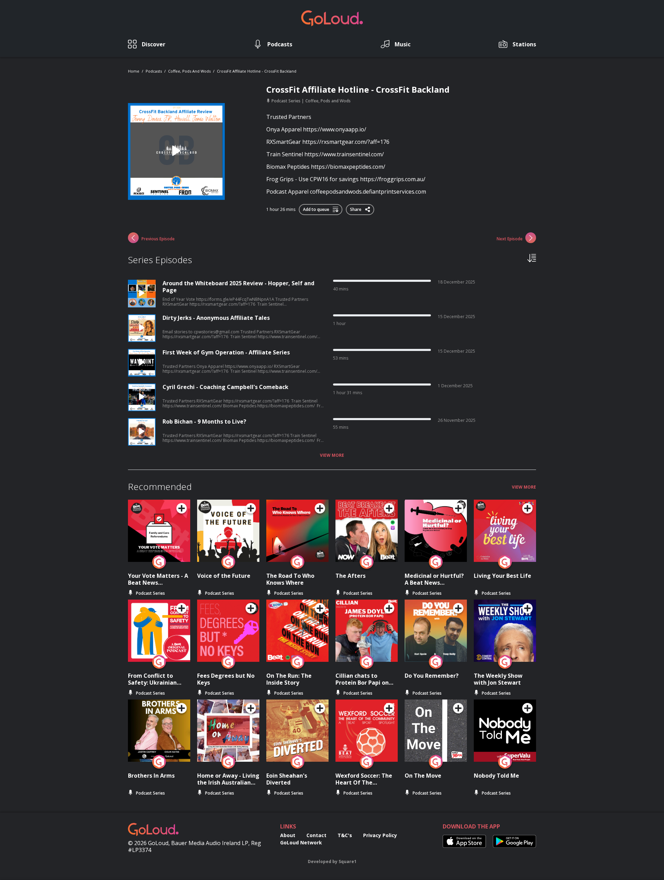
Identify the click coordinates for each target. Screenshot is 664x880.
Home (133, 71)
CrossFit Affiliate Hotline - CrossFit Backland (256, 71)
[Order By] (531, 257)
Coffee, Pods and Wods (189, 71)
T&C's (345, 835)
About (287, 835)
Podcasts (154, 71)
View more (332, 455)
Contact (316, 835)
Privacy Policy (380, 835)
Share (356, 208)
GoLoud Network (301, 842)
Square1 (348, 861)
